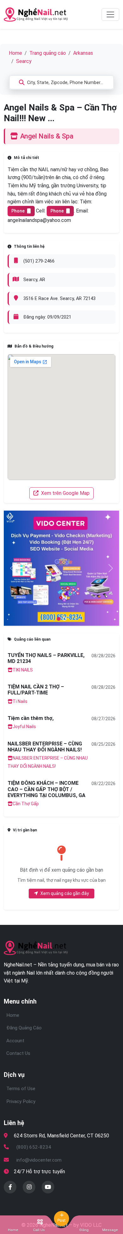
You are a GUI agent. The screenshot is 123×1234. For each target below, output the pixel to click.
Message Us (110, 1230)
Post (61, 1220)
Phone (18, 210)
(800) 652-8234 (33, 1147)
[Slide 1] (64, 619)
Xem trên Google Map (65, 493)
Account (15, 1041)
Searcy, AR (34, 279)
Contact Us (18, 1053)
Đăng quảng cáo (84, 1230)
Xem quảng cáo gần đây (64, 893)
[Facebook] (10, 1187)
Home (15, 53)
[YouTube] (48, 1187)
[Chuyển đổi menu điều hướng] (110, 14)
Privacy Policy (20, 1101)
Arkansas (83, 53)
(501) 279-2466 (39, 261)
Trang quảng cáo (47, 53)
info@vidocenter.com (39, 1160)
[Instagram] (29, 1187)
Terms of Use (20, 1088)
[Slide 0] (59, 619)
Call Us (39, 1230)
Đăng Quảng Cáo (24, 1028)
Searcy (24, 61)
